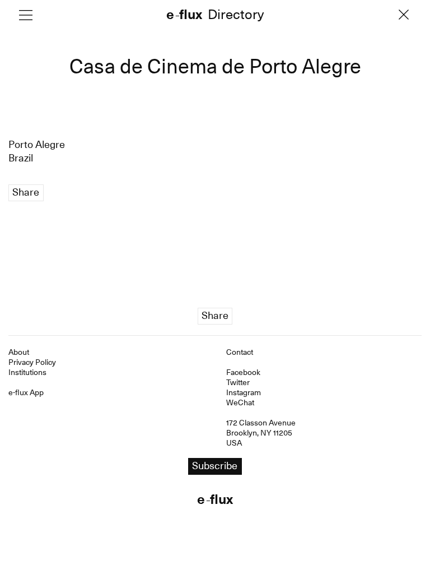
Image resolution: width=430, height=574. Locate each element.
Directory (236, 15)
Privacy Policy (32, 362)
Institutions (27, 372)
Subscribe (214, 465)
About (18, 352)
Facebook (243, 372)
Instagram (243, 392)
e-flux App (26, 392)
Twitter (238, 382)
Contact (239, 352)
